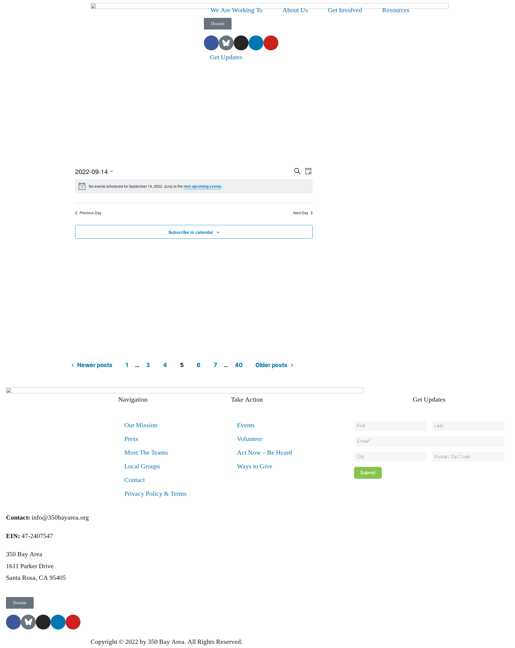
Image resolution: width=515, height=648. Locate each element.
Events (246, 425)
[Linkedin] (256, 42)
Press (131, 439)
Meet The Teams (146, 452)
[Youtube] (270, 42)
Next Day (300, 212)
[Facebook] (211, 42)
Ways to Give (254, 466)
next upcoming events (202, 186)
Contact (134, 480)
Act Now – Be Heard (264, 452)
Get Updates (226, 57)
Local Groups (142, 466)
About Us (295, 10)
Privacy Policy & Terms (155, 494)
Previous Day (90, 212)
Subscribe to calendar (190, 232)
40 (238, 365)
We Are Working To (236, 10)
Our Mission (140, 425)
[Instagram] (241, 42)
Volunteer (249, 439)
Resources (395, 10)
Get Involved (345, 10)
